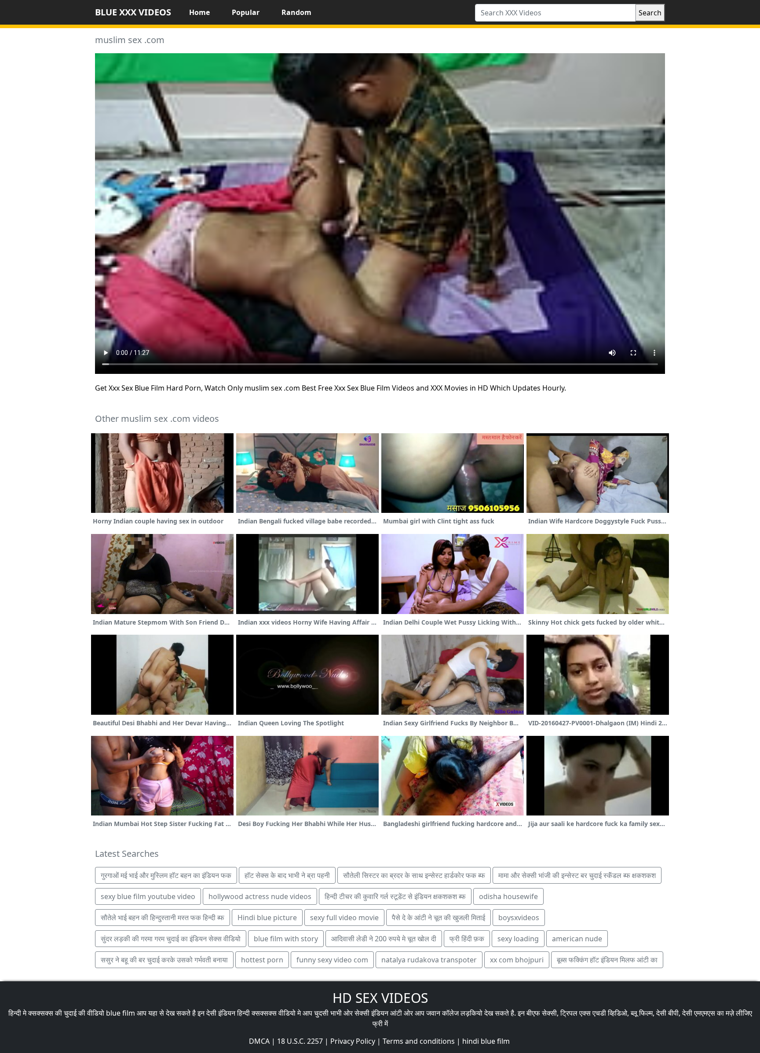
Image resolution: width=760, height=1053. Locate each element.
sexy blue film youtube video (148, 896)
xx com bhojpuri (517, 960)
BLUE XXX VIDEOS (133, 12)
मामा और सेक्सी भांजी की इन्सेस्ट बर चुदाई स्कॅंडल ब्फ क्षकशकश (577, 875)
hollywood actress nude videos (259, 896)
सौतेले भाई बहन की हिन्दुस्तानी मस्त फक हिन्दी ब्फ (162, 917)
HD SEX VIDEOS (380, 998)
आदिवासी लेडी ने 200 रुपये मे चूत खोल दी (383, 938)
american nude (577, 938)
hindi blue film (486, 1041)
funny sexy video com (332, 960)
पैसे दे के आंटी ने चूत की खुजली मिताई (438, 917)
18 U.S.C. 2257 (300, 1041)
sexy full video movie (344, 917)
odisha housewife (508, 896)
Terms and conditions (419, 1041)
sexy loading (518, 938)
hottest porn (262, 960)
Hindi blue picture (267, 917)
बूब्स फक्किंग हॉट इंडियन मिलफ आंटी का (607, 960)
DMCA (259, 1041)
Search (650, 13)
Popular (245, 12)
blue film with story (286, 938)
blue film (120, 1013)
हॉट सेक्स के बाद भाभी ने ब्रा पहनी (287, 875)
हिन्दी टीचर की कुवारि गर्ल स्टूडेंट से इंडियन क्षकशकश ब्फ (395, 896)
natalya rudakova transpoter (429, 960)
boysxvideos (518, 917)
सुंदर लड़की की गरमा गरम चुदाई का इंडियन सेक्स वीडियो (171, 938)
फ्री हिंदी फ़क (466, 938)
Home (199, 12)
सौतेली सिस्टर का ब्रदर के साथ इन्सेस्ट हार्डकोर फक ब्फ (414, 875)
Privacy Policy (352, 1041)
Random (296, 12)
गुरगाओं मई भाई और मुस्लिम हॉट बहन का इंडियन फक (166, 875)
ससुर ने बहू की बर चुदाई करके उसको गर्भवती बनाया (164, 960)
